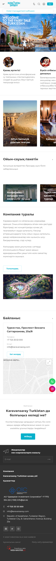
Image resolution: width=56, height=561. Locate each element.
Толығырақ (12, 268)
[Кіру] (44, 4)
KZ (50, 4)
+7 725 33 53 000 (15, 340)
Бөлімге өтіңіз (52, 318)
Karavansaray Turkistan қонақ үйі (20, 476)
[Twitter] (12, 528)
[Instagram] (18, 528)
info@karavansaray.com (18, 347)
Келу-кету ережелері (42, 542)
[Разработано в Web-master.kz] (15, 548)
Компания (8, 471)
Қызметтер (9, 481)
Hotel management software (20, 11)
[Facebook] (5, 528)
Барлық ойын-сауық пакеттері (52, 159)
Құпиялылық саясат (12, 542)
